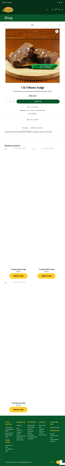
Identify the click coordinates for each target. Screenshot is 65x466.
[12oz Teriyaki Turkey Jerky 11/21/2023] (63, 459)
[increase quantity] (14, 101)
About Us (19, 425)
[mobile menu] (47, 9)
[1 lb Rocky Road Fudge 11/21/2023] (1, 459)
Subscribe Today (54, 427)
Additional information (37, 128)
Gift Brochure (31, 425)
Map (6, 437)
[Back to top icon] (58, 462)
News (18, 428)
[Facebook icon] (57, 2)
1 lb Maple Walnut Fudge (18, 269)
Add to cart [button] (18, 276)
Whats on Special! (7, 2)
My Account (42, 425)
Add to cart (38, 101)
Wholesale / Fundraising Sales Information (32, 436)
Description (25, 128)
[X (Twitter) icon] (61, 2)
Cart (40, 427)
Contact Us (19, 430)
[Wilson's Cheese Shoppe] (8, 9)
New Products (42, 435)
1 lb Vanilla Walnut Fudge (46, 269)
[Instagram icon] (59, 2)
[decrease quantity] (7, 101)
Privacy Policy (20, 440)
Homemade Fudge (40, 110)
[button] (56, 31)
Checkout (41, 429)
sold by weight (34, 107)
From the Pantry (30, 110)
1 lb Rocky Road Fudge (18, 403)
